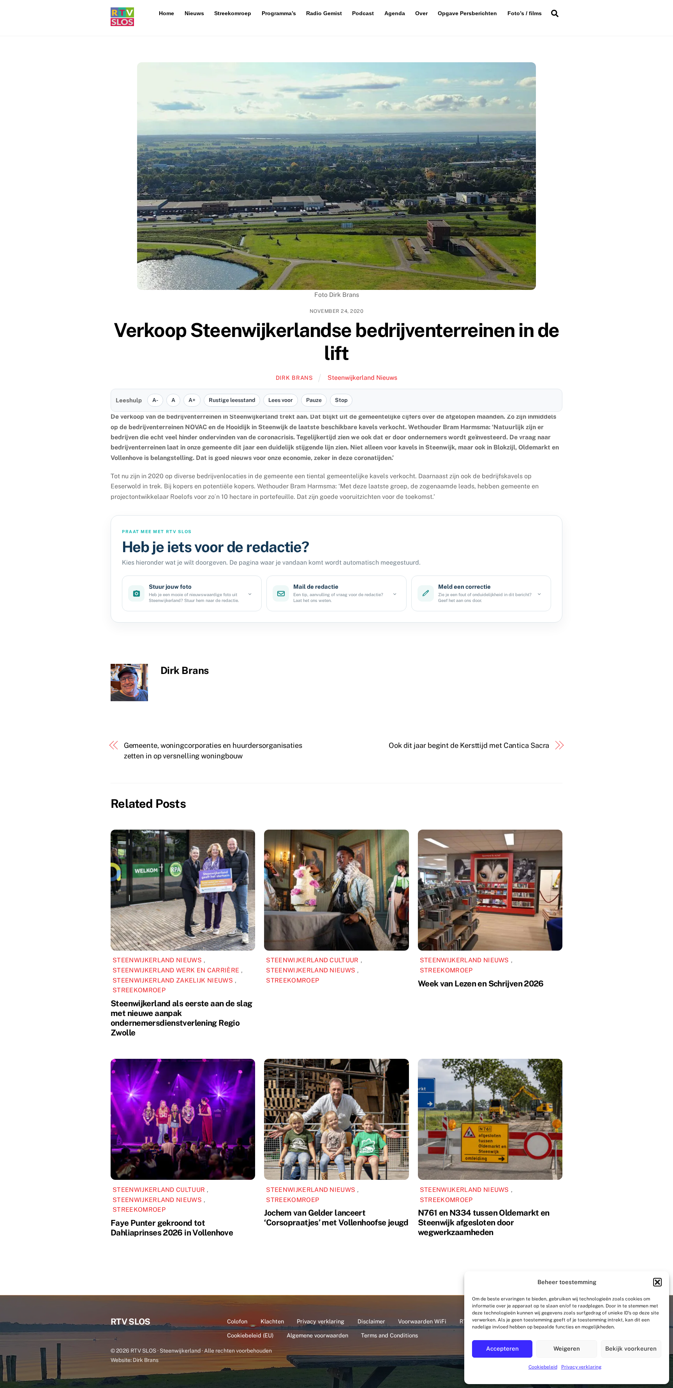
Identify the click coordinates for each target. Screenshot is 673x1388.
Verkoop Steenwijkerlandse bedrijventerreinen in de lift (336, 342)
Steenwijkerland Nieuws (362, 377)
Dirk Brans (294, 377)
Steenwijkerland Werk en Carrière (176, 970)
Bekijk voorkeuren (631, 1348)
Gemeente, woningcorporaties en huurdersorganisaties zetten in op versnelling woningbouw (213, 750)
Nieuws (194, 13)
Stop (341, 400)
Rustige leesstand (232, 400)
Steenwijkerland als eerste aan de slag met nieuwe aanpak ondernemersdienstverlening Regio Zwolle (181, 1017)
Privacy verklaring (581, 1367)
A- (155, 400)
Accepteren (502, 1348)
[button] (657, 1282)
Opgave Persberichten (467, 13)
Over (421, 13)
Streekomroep (232, 13)
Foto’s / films (524, 13)
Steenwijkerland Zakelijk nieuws (173, 980)
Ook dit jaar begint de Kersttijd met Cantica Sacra (469, 745)
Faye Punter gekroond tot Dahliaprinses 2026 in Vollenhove (172, 1227)
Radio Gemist (324, 13)
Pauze (314, 400)
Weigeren (566, 1348)
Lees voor (280, 400)
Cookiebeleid (543, 1367)
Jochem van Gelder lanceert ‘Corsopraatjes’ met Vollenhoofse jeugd (336, 1217)
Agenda (394, 13)
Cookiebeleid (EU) (250, 1335)
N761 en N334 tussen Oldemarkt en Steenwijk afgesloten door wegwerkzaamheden (484, 1222)
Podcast (363, 13)
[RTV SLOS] (122, 23)
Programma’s (279, 13)
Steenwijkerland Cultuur (312, 960)
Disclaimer (371, 1321)
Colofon (237, 1321)
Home (166, 13)
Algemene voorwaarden (317, 1335)
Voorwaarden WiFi (422, 1321)
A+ (192, 400)
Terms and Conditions (389, 1335)
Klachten (272, 1321)
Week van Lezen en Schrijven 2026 (481, 983)
